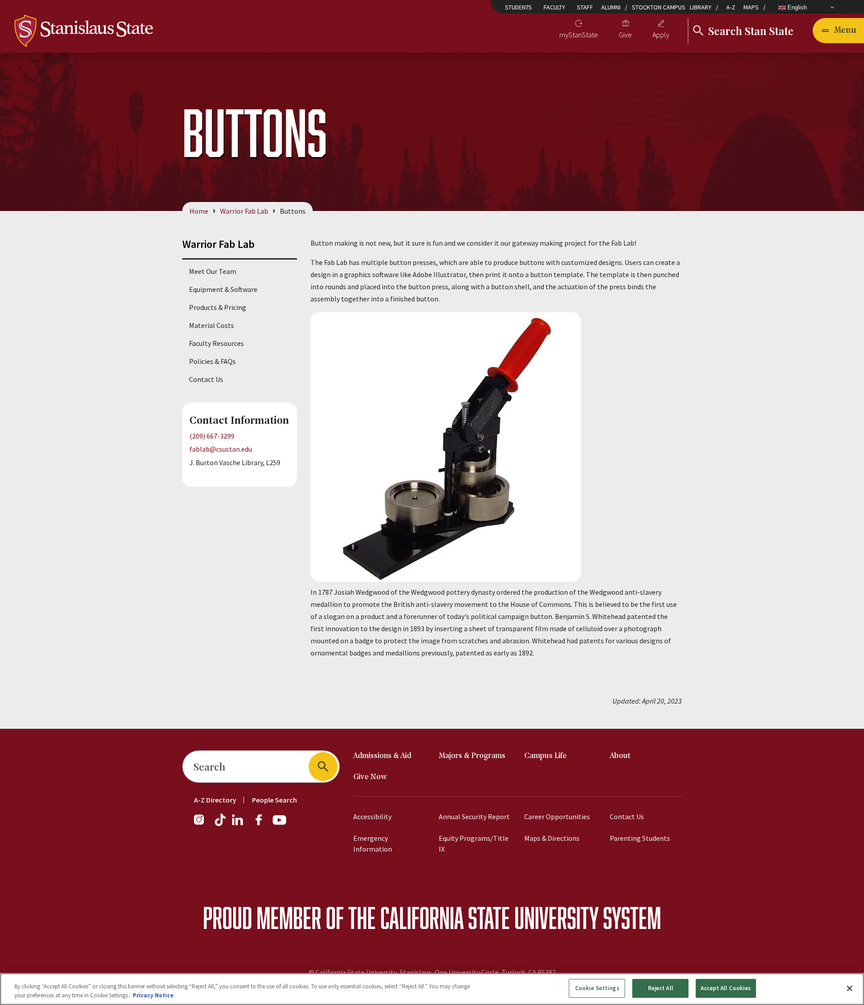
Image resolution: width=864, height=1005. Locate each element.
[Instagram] (202, 824)
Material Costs (211, 325)
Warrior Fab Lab (244, 210)
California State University (489, 917)
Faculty (554, 7)
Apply (660, 34)
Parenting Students (640, 838)
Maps (751, 7)
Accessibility (372, 816)
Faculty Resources (216, 343)
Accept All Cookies (726, 988)
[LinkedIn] (238, 824)
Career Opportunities (557, 816)
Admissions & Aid (382, 756)
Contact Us (206, 379)
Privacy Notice (153, 995)
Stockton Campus (658, 7)
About (620, 756)
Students (518, 7)
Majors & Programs (472, 756)
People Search (274, 799)
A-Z (730, 7)
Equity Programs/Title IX (473, 843)
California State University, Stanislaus (373, 972)
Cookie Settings (597, 988)
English (796, 7)
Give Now (370, 777)
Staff (585, 7)
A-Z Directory (215, 799)
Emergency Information (372, 843)
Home (198, 210)
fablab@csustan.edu (220, 448)
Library (700, 7)
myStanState (578, 34)
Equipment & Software (223, 289)
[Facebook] (262, 824)
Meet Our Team (212, 271)
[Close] (850, 988)
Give (625, 34)
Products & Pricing (217, 307)
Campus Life (545, 756)
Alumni (611, 7)
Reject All (660, 988)
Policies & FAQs (212, 361)
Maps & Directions (552, 838)
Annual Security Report (474, 816)
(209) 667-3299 (211, 435)
